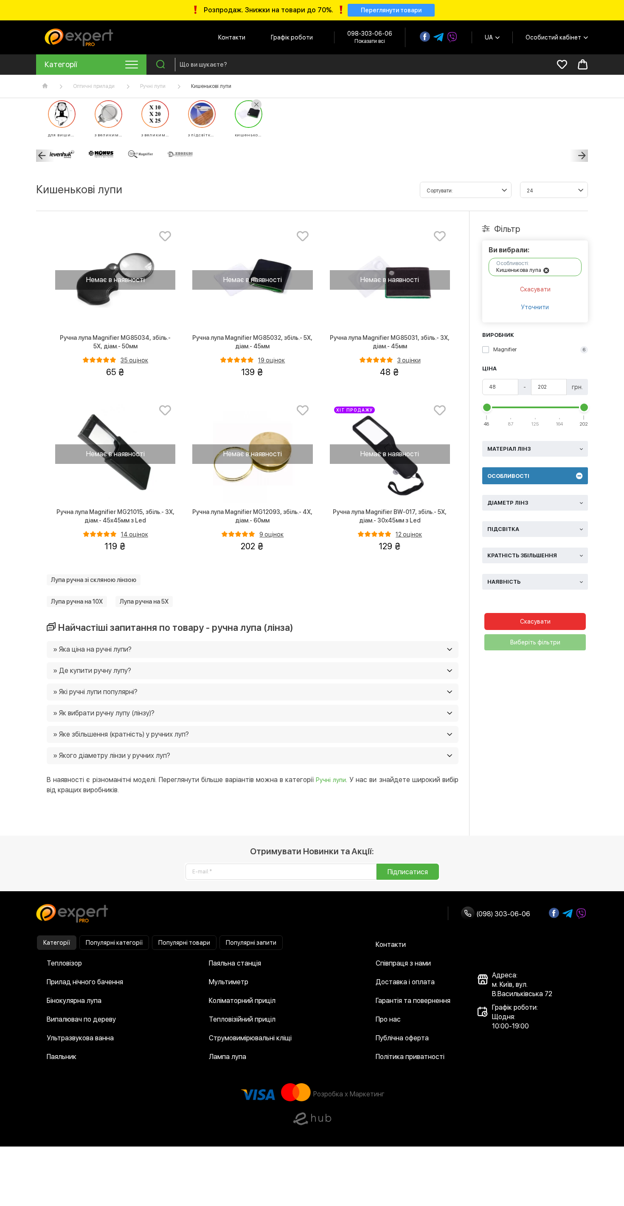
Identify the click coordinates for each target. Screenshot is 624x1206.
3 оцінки (409, 360)
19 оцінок (271, 360)
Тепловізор (64, 963)
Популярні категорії (114, 942)
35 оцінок (134, 360)
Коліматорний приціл (242, 1001)
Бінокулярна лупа (74, 1001)
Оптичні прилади (94, 86)
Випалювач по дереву (81, 1019)
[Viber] (452, 37)
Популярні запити (251, 942)
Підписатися (408, 872)
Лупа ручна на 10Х (77, 601)
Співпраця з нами (403, 963)
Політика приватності (410, 1057)
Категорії (56, 942)
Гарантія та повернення (413, 1001)
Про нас (388, 1019)
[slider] (487, 407)
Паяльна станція (235, 963)
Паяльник (61, 1057)
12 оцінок (409, 534)
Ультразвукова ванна (80, 1038)
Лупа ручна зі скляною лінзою (93, 579)
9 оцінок (271, 534)
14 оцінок (134, 534)
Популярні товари (184, 942)
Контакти (231, 37)
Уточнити (535, 307)
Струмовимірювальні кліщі (250, 1038)
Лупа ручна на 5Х (144, 601)
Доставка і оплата (405, 982)
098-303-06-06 (369, 33)
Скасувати (535, 289)
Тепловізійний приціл (242, 1019)
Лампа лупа (227, 1057)
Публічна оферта (402, 1038)
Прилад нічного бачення (85, 982)
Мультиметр (228, 982)
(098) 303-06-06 (502, 914)
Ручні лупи (153, 86)
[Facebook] (425, 36)
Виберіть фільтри (535, 642)
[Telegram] (438, 37)
